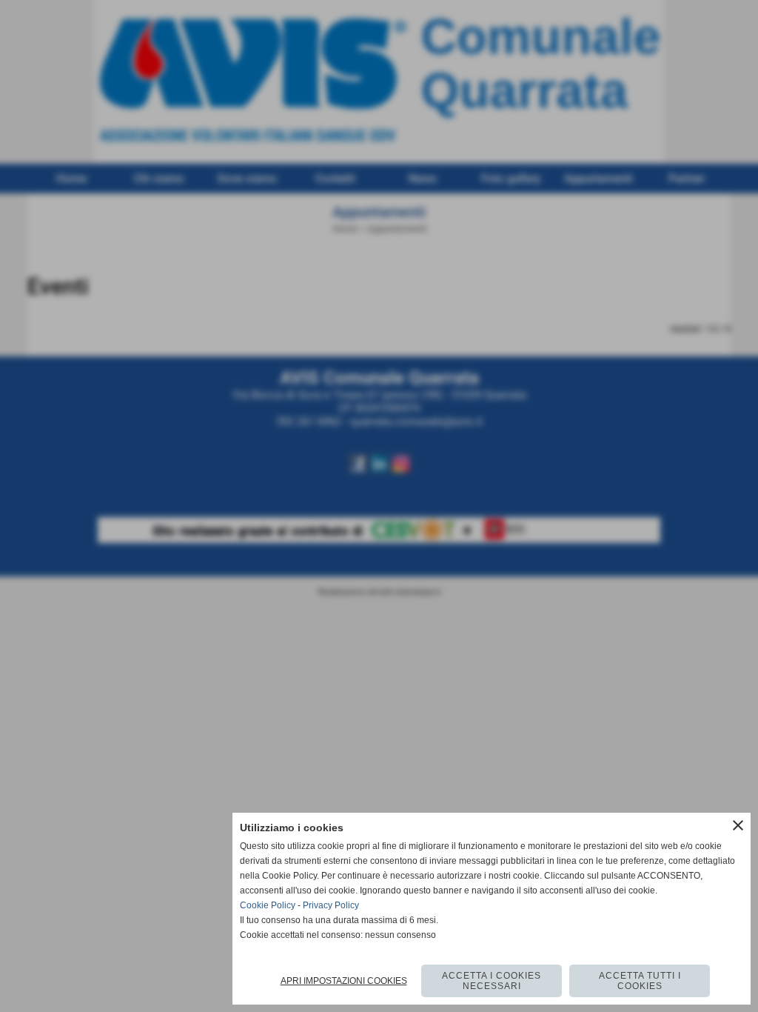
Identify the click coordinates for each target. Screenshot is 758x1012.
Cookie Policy (267, 905)
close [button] (738, 825)
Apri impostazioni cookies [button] (344, 981)
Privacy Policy (331, 905)
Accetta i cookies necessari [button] (491, 981)
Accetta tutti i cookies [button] (640, 981)
